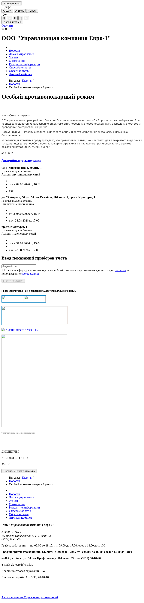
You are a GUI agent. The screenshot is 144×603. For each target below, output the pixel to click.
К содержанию (11, 3)
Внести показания (13, 280)
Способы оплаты (20, 67)
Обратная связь (18, 70)
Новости (14, 50)
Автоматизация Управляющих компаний (30, 597)
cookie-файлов (30, 273)
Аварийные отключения (21, 160)
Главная (27, 80)
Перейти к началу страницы (19, 471)
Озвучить (8, 25)
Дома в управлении (21, 54)
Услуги (13, 57)
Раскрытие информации (24, 64)
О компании (17, 60)
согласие (120, 270)
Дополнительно (12, 22)
